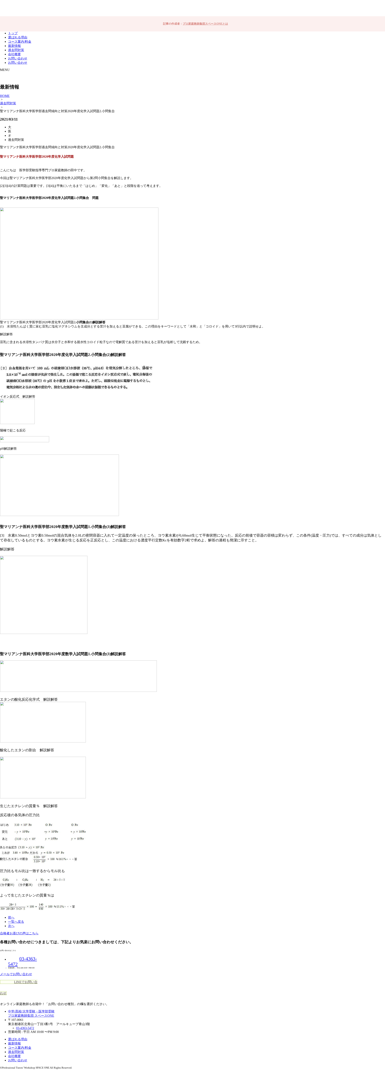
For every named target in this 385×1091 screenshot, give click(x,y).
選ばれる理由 (17, 37)
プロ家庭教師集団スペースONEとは (205, 23)
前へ (11, 917)
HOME (5, 96)
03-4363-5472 (25, 1028)
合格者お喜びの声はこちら (19, 933)
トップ (13, 33)
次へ (11, 926)
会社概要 (14, 54)
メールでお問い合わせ (16, 974)
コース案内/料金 (19, 41)
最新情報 (14, 45)
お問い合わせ (17, 58)
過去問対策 (16, 50)
